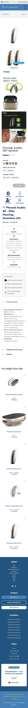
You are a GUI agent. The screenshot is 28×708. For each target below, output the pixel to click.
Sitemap (14, 699)
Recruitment (14, 571)
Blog (14, 578)
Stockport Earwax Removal (14, 632)
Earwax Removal (13, 656)
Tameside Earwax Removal (14, 635)
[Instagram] (15, 586)
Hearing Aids (13, 651)
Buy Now (19, 185)
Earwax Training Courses (14, 569)
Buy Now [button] (14, 399)
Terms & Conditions (12, 694)
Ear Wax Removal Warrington (14, 638)
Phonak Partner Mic (14, 432)
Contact (14, 575)
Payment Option (8, 174)
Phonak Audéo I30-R (14, 543)
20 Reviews (12, 155)
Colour (5, 160)
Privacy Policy (21, 696)
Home (14, 648)
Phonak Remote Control (14, 394)
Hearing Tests (14, 653)
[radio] (4, 163)
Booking (14, 577)
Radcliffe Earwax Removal (14, 624)
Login (14, 580)
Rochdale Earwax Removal (14, 630)
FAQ (14, 565)
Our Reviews (14, 567)
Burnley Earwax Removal (14, 622)
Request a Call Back (14, 573)
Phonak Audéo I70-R (14, 469)
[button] (25, 7)
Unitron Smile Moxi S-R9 (14, 506)
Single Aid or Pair (9, 167)
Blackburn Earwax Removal (14, 619)
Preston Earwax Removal (14, 627)
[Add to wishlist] (25, 375)
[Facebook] (12, 586)
